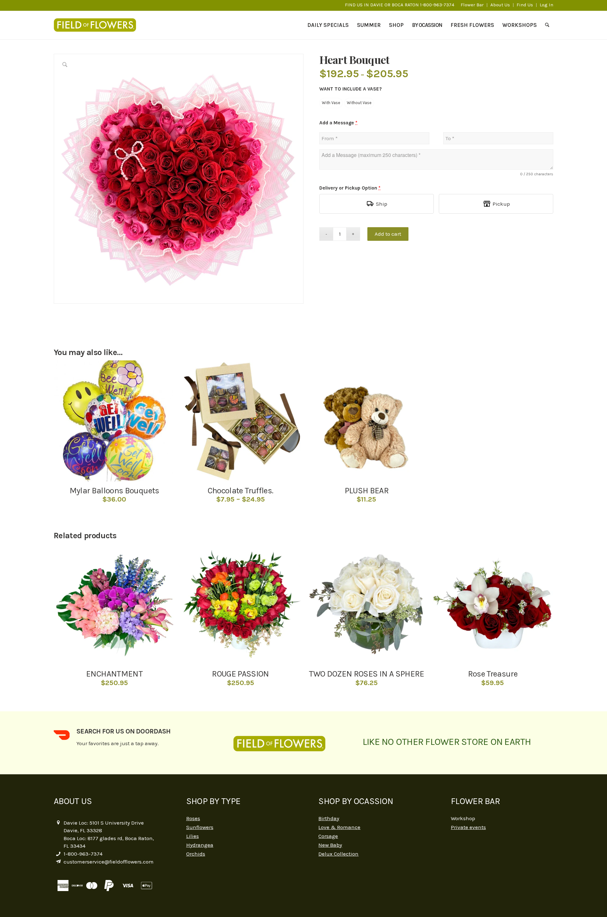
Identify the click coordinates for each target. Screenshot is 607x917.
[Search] (547, 25)
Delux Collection (338, 854)
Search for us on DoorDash (124, 731)
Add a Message (338, 123)
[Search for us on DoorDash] (62, 735)
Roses (193, 818)
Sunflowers (199, 827)
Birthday (328, 818)
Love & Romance (339, 827)
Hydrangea (199, 845)
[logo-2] (98, 25)
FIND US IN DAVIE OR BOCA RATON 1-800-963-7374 (399, 5)
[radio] (331, 103)
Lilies (192, 836)
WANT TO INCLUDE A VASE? (350, 89)
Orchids (195, 854)
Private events (468, 827)
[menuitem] (472, 5)
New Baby (330, 845)
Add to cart (388, 234)
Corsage (328, 836)
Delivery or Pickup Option (349, 188)
